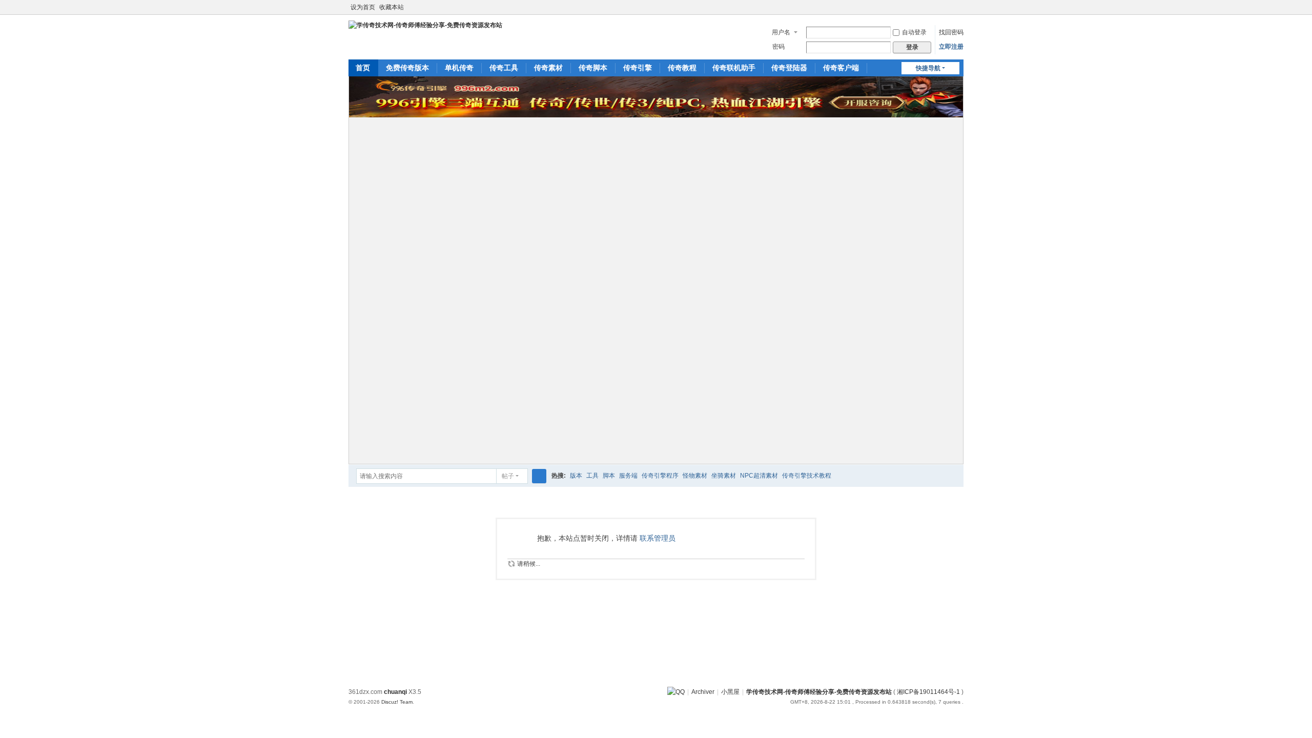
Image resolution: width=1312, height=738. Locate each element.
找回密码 (951, 32)
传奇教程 (682, 68)
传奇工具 (503, 68)
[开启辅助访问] (949, 7)
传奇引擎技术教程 (806, 475)
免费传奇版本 (407, 68)
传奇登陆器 (789, 68)
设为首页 (363, 7)
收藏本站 (391, 7)
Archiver (702, 691)
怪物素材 (695, 475)
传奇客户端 (841, 68)
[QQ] (676, 691)
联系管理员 (657, 538)
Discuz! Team (397, 702)
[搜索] (539, 476)
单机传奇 (459, 68)
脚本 (609, 475)
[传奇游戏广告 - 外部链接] (656, 115)
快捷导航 (928, 68)
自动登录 (914, 32)
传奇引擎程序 (660, 475)
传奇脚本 (593, 68)
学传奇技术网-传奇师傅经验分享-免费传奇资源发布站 (819, 691)
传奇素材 (548, 68)
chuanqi (395, 691)
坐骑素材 (723, 475)
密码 (778, 46)
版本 (576, 475)
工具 (592, 475)
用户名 (781, 32)
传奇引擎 (637, 68)
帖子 (508, 476)
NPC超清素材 (759, 475)
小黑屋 (730, 691)
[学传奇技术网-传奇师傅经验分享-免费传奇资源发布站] (425, 24)
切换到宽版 (958, 11)
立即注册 (951, 46)
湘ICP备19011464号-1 (928, 691)
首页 (363, 68)
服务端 (628, 475)
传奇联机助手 (733, 68)
